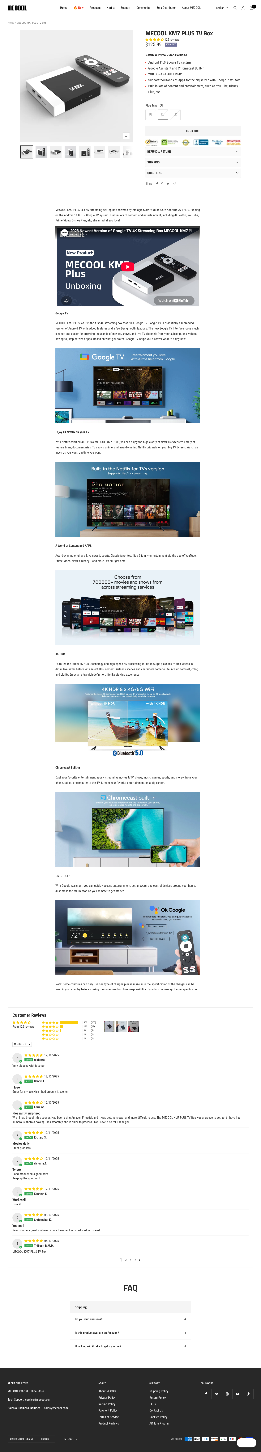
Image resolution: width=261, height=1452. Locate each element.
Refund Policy (106, 1404)
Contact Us (156, 1410)
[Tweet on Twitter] (168, 183)
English (220, 8)
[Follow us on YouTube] (237, 1394)
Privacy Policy (107, 1398)
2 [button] (126, 1260)
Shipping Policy (158, 1391)
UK (175, 114)
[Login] (243, 8)
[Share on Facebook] (157, 183)
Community (143, 8)
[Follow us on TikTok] (248, 1394)
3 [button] (130, 1260)
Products (95, 8)
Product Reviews (108, 1423)
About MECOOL (191, 8)
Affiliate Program (159, 1423)
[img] (34, 1055)
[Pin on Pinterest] (162, 183)
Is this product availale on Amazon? (97, 1333)
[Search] (235, 8)
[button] (155, 39)
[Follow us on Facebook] (206, 1394)
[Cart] (251, 8)
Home (63, 8)
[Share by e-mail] (174, 184)
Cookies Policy (158, 1417)
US (150, 114)
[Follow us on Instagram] (227, 1394)
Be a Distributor (166, 8)
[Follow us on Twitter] (216, 1394)
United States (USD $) (21, 1438)
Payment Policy (108, 1410)
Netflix (111, 8)
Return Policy (157, 1398)
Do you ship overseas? (88, 1319)
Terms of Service (108, 1417)
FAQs (152, 1404)
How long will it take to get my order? (98, 1346)
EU (163, 114)
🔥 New (78, 8)
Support (125, 8)
